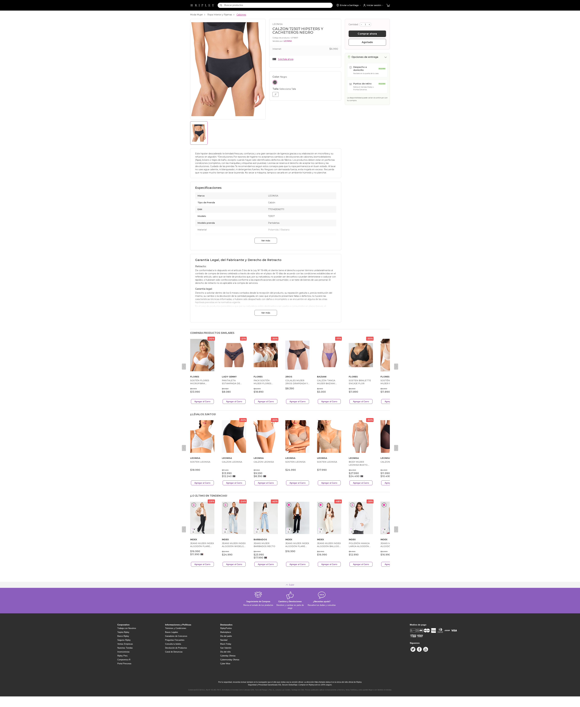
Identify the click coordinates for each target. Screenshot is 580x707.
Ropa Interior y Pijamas (219, 14)
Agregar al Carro (202, 401)
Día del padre (226, 636)
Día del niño (225, 652)
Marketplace (225, 632)
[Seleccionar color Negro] (274, 82)
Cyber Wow (225, 663)
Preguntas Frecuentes (174, 640)
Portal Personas (124, 663)
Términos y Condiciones (175, 628)
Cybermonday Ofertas (229, 660)
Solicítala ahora (285, 59)
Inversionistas (123, 652)
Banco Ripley (123, 636)
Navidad (223, 640)
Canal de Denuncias (174, 652)
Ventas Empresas (125, 644)
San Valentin (225, 648)
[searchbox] (278, 5)
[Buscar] (221, 5)
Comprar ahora (367, 33)
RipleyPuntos (226, 628)
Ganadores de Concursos (176, 636)
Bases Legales (171, 632)
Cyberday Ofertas (228, 656)
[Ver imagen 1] (199, 133)
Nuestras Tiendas (125, 648)
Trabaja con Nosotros (126, 628)
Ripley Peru (122, 656)
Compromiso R (123, 660)
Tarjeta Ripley (123, 632)
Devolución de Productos (176, 648)
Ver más (265, 240)
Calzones (241, 14)
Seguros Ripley (124, 640)
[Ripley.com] (204, 5)
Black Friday (225, 644)
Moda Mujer (196, 14)
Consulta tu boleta (173, 644)
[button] (388, 5)
